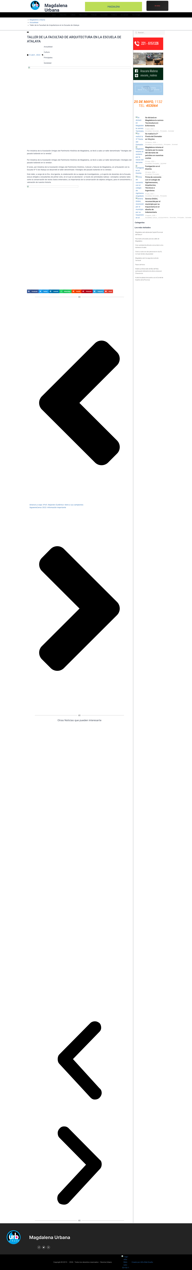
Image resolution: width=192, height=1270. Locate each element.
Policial (93, 15)
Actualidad (124, 15)
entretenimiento (157, 144)
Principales (48, 58)
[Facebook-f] (39, 1247)
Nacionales (83, 15)
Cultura (72, 15)
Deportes (63, 15)
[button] (33, 291)
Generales (155, 131)
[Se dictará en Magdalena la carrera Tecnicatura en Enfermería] (140, 124)
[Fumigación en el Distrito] (140, 170)
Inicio (54, 15)
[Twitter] (43, 1247)
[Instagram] (48, 1247)
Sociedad (103, 15)
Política (114, 15)
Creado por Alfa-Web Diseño (142, 1262)
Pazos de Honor (140, 264)
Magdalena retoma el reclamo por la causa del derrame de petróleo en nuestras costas (154, 152)
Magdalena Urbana (55, 8)
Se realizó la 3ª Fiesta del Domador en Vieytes (153, 136)
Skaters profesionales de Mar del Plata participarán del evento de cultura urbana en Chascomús (148, 271)
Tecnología (136, 15)
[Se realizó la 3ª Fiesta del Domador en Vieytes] (140, 139)
